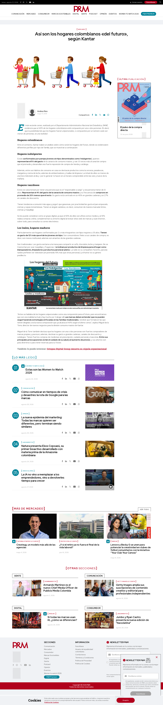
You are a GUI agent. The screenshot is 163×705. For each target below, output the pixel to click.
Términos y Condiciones (84, 658)
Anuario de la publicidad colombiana (84, 650)
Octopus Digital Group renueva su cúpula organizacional (77, 348)
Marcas (114, 541)
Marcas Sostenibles (61, 14)
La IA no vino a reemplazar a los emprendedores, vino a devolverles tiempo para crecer (42, 477)
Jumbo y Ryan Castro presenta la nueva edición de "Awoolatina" (132, 620)
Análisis (52, 614)
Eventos (113, 14)
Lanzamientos (122, 614)
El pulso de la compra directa (131, 129)
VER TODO (144, 509)
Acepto (126, 700)
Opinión (103, 14)
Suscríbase (150, 2)
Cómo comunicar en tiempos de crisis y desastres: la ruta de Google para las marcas (44, 395)
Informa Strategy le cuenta (28, 541)
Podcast (93, 14)
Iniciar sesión (137, 2)
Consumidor (43, 14)
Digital (76, 14)
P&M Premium (148, 14)
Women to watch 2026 (129, 14)
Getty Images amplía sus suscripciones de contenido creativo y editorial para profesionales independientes (133, 589)
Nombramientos (50, 581)
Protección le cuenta (69, 541)
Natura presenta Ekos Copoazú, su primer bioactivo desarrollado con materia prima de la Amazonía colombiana (42, 450)
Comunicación (17, 14)
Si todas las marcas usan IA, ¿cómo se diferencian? (62, 619)
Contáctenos (80, 655)
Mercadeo (31, 14)
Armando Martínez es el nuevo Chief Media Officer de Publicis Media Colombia (60, 587)
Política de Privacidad (83, 661)
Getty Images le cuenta (126, 581)
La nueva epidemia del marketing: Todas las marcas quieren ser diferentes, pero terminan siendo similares (41, 422)
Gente (84, 14)
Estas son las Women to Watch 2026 (44, 371)
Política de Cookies (51, 702)
